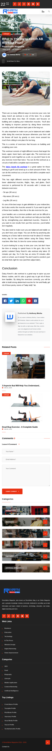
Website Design (9, 644)
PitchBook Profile (10, 712)
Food (6, 670)
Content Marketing (10, 687)
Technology (8, 636)
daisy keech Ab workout (16, 167)
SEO (5, 666)
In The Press (8, 640)
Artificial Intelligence (11, 691)
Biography (8, 674)
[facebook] (15, 4)
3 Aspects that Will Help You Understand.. (21, 386)
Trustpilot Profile (10, 708)
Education (7, 632)
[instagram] (24, 4)
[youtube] (33, 4)
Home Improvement (11, 653)
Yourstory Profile (10, 716)
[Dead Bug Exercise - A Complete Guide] (26, 407)
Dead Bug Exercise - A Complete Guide (20, 427)
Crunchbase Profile (11, 704)
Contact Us (5, 747)
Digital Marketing (10, 649)
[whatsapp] (19, 4)
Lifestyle (6, 34)
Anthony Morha (35, 313)
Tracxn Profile (9, 725)
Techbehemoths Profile (12, 729)
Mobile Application (10, 682)
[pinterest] (38, 4)
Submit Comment (11, 491)
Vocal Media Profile (11, 720)
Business (7, 628)
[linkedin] (28, 4)
